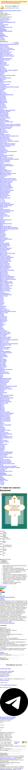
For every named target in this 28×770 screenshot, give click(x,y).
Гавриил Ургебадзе (4, 264)
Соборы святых (4, 271)
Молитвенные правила (5, 81)
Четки (1, 377)
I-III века (2, 103)
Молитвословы (3, 71)
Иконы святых (3, 254)
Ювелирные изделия (5, 379)
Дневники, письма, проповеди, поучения (10, 125)
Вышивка (2, 448)
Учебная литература (5, 212)
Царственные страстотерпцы (7, 270)
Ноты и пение (3, 93)
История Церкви (4, 132)
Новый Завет (3, 63)
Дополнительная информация (7, 623)
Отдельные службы (5, 84)
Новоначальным (4, 115)
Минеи (1, 80)
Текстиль (2, 302)
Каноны (2, 74)
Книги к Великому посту (6, 436)
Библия (2, 61)
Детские (2, 163)
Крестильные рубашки (5, 337)
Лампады (2, 307)
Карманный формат (5, 192)
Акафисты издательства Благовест (8, 151)
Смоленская (3, 233)
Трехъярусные (3, 319)
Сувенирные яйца (4, 396)
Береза (1, 325)
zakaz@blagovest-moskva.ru (10, 685)
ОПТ (1, 32)
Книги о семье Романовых (6, 187)
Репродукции (3, 130)
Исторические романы (5, 184)
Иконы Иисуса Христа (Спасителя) (8, 227)
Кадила (2, 301)
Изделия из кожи (4, 402)
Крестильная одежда (5, 332)
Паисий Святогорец (5, 263)
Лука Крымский (4, 262)
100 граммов (3, 359)
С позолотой (3, 383)
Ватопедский (3, 366)
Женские (2, 408)
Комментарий (3, 753)
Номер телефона (4, 750)
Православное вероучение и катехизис (9, 159)
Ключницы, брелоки (5, 411)
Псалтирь (2, 67)
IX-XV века (3, 106)
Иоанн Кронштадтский (5, 261)
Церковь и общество (5, 134)
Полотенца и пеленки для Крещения (9, 339)
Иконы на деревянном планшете (8, 279)
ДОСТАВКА (3, 29)
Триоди (2, 90)
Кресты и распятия (4, 310)
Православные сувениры (6, 388)
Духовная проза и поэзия (6, 126)
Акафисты (2, 72)
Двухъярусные (3, 317)
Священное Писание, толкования (8, 466)
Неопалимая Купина (5, 245)
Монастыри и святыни (5, 462)
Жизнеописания (4, 112)
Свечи (1, 350)
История (2, 133)
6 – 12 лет (2, 200)
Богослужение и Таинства (6, 157)
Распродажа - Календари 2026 (7, 49)
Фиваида (2, 368)
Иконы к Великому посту (6, 437)
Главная (2, 484)
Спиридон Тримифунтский (6, 257)
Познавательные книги (5, 219)
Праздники (2, 119)
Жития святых (3, 101)
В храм (1, 298)
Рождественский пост (5, 419)
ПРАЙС (2, 33)
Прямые (2, 313)
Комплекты (3, 166)
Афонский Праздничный (6, 369)
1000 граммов (3, 360)
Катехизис (2, 123)
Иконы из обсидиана (5, 290)
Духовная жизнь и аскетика (6, 155)
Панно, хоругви (4, 295)
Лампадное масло (4, 371)
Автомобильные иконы (5, 294)
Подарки (2, 423)
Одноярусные (3, 316)
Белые (1, 322)
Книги (1, 422)
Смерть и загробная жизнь (6, 121)
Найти (17, 42)
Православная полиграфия (6, 397)
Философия (3, 98)
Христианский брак (5, 138)
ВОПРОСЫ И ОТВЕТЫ (6, 31)
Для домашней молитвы (6, 352)
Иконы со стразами (4, 286)
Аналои (2, 299)
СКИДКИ (2, 26)
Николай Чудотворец (5, 255)
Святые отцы (3, 99)
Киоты (1, 375)
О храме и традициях (5, 117)
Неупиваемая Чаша (4, 244)
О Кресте (2, 177)
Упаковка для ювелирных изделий (8, 386)
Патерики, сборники (5, 111)
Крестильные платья (5, 338)
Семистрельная (3, 237)
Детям (1, 426)
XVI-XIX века (3, 107)
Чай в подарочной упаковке (7, 413)
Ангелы (2, 391)
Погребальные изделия (5, 344)
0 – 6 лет (2, 199)
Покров (2, 241)
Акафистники (3, 152)
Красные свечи (3, 444)
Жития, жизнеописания (6, 205)
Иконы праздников (4, 275)
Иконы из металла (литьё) (6, 285)
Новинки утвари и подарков (7, 55)
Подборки (2, 168)
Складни (2, 292)
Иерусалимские (4, 356)
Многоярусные (3, 320)
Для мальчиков (3, 334)
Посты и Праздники (5, 160)
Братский (2, 370)
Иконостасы (3, 321)
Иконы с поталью (4, 284)
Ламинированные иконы (6, 281)
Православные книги (5, 197)
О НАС (2, 37)
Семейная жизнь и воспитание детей (9, 135)
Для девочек (3, 335)
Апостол (2, 66)
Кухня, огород (3, 142)
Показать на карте (4, 680)
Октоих (2, 83)
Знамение (2, 236)
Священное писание (5, 59)
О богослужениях (4, 116)
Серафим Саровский (5, 259)
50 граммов (3, 364)
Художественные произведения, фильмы (10, 467)
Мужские (2, 406)
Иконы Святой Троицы (5, 226)
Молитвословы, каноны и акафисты (9, 70)
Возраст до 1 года (4, 341)
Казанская (2, 231)
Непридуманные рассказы (6, 181)
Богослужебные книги (5, 77)
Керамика (2, 390)
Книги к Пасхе (3, 440)
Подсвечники (3, 308)
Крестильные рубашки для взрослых (9, 343)
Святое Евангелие (4, 64)
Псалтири (2, 147)
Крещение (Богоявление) (6, 433)
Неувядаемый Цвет (4, 249)
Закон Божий (3, 68)
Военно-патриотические (6, 170)
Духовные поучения (5, 459)
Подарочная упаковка (5, 417)
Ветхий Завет (3, 62)
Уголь (1, 374)
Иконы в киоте (3, 280)
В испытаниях (3, 169)
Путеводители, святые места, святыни (9, 141)
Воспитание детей (4, 137)
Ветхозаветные (3, 102)
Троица (2, 450)
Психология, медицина (5, 139)
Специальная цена (4, 50)
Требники (2, 89)
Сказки (2, 217)
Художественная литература (7, 210)
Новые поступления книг (6, 54)
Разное (1, 464)
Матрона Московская (5, 266)
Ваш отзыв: (3, 657)
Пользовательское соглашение (7, 718)
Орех (1, 326)
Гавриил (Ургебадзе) (5, 172)
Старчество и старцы (5, 183)
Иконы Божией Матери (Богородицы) (9, 228)
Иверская (2, 232)
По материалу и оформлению (7, 276)
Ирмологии (3, 79)
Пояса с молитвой (4, 348)
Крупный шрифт (4, 193)
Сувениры (2, 428)
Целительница (3, 252)
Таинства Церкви (4, 120)
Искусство (2, 129)
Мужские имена (4, 272)
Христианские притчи (5, 128)
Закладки (2, 404)
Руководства (3, 85)
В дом (1, 304)
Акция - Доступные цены (6, 48)
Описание (2, 599)
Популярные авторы (5, 195)
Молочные (2, 324)
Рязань (4, 535)
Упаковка (2, 431)
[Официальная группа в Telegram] (14, 715)
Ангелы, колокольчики (5, 424)
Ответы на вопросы (5, 161)
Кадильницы (3, 306)
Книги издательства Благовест (7, 144)
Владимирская (3, 230)
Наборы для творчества (5, 401)
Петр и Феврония (4, 268)
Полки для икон (4, 312)
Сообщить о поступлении (4, 561)
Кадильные (3, 353)
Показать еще (3, 586)
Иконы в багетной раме (6, 288)
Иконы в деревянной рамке (6, 277)
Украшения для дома (5, 430)
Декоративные (3, 355)
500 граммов (3, 365)
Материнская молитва (5, 174)
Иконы (1, 442)
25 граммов (3, 362)
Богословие (3, 97)
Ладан (1, 357)
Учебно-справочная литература (7, 143)
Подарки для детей (4, 399)
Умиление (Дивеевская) (6, 248)
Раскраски (2, 213)
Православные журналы (6, 223)
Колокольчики (3, 392)
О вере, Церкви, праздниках (7, 204)
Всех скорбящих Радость (6, 239)
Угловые (2, 315)
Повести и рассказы (5, 209)
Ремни (1, 405)
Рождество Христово (5, 421)
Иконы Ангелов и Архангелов (7, 253)
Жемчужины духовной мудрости (8, 173)
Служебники (3, 88)
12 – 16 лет (2, 201)
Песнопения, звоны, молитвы (7, 463)
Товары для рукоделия (5, 414)
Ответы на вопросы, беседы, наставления (10, 124)
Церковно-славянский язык (6, 94)
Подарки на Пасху (4, 441)
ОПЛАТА (2, 28)
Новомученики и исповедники (7, 110)
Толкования (3, 95)
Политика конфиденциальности (8, 717)
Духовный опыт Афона (5, 186)
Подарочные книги (4, 387)
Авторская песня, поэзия (6, 457)
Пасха (1, 439)
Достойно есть (3, 250)
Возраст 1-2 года (4, 342)
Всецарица (2, 240)
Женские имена (4, 273)
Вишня (1, 328)
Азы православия (4, 114)
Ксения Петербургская (5, 267)
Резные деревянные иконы (6, 282)
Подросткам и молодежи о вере (7, 178)
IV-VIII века (3, 104)
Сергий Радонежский (5, 258)
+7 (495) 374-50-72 (4, 18)
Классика (2, 222)
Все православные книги (6, 58)
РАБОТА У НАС (4, 36)
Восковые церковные (5, 351)
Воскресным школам (5, 191)
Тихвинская (3, 235)
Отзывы (2, 652)
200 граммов (3, 361)
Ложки (1, 393)
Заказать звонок (4, 754)
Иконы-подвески (4, 382)
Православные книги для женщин (8, 179)
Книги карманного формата (7, 165)
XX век (2, 108)
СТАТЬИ (2, 38)
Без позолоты (3, 384)
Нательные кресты (4, 381)
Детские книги (3, 196)
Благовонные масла (5, 373)
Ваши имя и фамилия (5, 654)
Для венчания (3, 330)
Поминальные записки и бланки (8, 311)
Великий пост (3, 435)
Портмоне (2, 409)
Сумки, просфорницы (5, 347)
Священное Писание (5, 146)
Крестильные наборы (5, 333)
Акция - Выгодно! (4, 46)
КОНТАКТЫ (3, 35)
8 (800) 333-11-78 (4, 20)
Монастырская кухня (5, 188)
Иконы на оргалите (4, 289)
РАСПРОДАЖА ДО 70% (6, 27)
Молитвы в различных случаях (7, 75)
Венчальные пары (4, 293)
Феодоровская (3, 246)
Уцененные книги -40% (6, 52)
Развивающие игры (5, 400)
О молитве (2, 76)
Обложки (2, 410)
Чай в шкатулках (4, 432)
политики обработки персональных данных (11, 758)
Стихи (1, 208)
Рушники (2, 346)
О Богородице (3, 175)
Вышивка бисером (4, 415)
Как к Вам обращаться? (5, 748)
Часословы (2, 92)
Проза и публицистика (5, 164)
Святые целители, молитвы (6, 190)
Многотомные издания (5, 182)
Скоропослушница (4, 243)
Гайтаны (2, 303)
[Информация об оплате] (14, 591)
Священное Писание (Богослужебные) (9, 86)
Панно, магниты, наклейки (6, 395)
